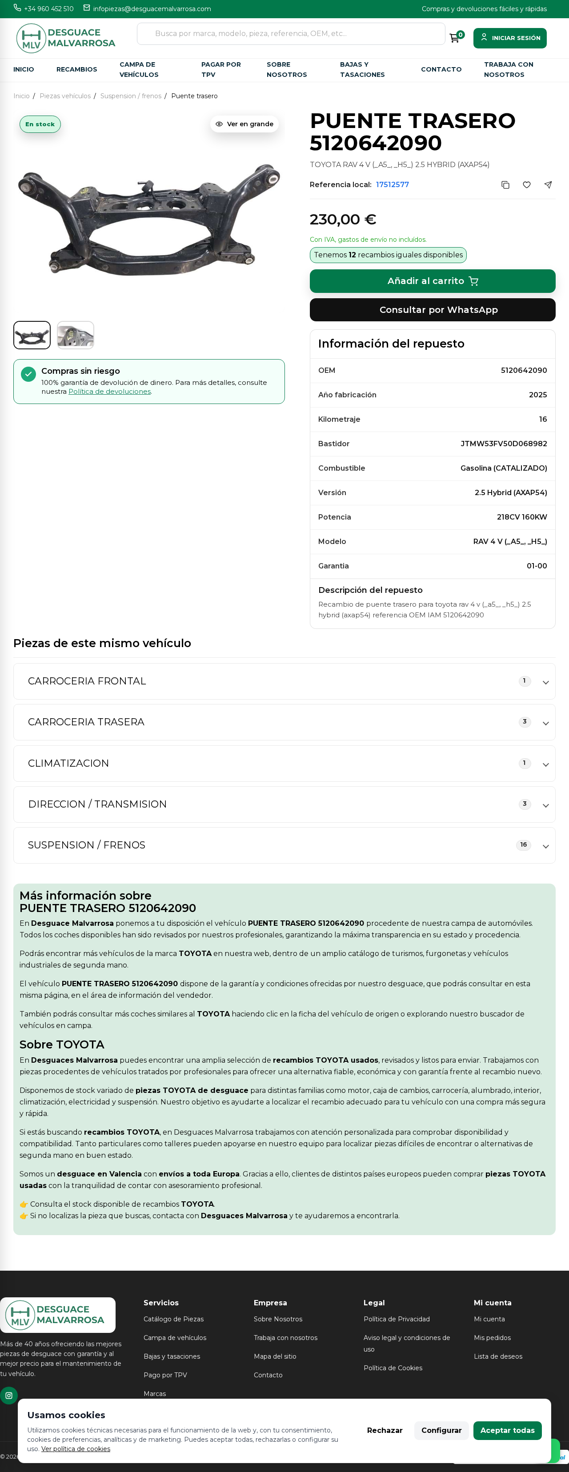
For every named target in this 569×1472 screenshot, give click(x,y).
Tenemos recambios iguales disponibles (388, 255)
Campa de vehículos (139, 69)
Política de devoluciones (109, 391)
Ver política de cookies (75, 1449)
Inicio (23, 69)
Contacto (441, 69)
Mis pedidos (492, 1338)
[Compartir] (548, 184)
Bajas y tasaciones (362, 69)
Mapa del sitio (275, 1356)
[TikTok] (9, 1395)
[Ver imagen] (32, 335)
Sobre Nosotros (278, 1319)
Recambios (76, 69)
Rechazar (385, 1430)
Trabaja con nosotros (508, 69)
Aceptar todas (508, 1430)
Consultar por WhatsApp (439, 309)
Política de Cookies (393, 1368)
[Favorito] (526, 184)
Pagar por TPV (221, 69)
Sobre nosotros (287, 69)
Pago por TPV (165, 1375)
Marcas (155, 1394)
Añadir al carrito (426, 281)
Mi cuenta (489, 1319)
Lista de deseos (498, 1356)
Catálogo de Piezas (174, 1319)
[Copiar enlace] (505, 184)
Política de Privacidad (397, 1319)
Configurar (441, 1430)
